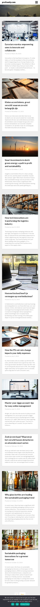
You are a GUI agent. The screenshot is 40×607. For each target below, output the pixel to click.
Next (22, 594)
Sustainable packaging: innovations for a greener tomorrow (16, 556)
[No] (38, 601)
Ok (13, 604)
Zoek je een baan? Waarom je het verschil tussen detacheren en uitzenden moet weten (19, 440)
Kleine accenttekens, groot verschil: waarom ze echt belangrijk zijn (17, 105)
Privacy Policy (25, 604)
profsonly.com (9, 2)
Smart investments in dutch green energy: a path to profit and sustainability (18, 163)
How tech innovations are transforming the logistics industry (16, 221)
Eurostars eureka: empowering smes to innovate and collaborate (19, 47)
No (17, 604)
